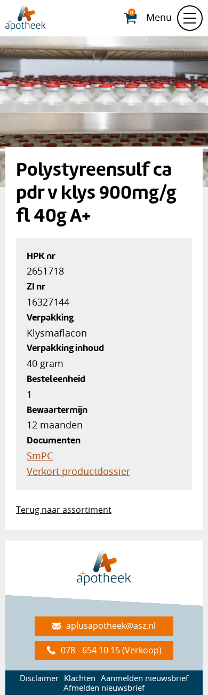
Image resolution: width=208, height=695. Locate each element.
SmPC (40, 455)
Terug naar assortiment (63, 510)
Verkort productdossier (78, 471)
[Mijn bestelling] (131, 18)
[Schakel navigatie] (190, 18)
